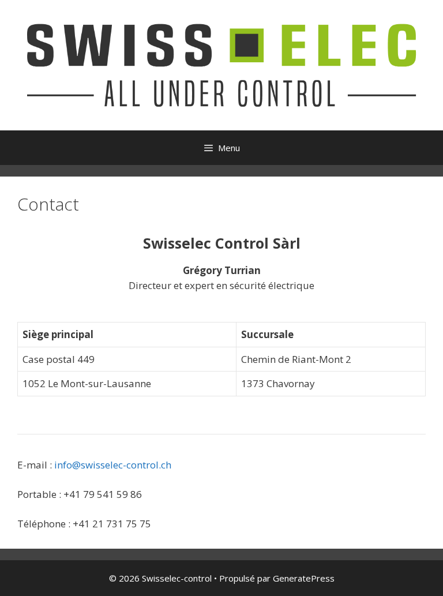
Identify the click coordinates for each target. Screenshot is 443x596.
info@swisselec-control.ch (112, 464)
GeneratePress (304, 578)
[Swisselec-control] (221, 64)
